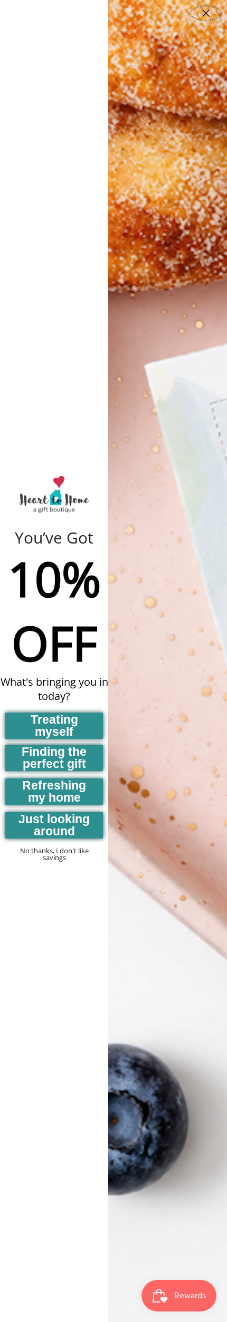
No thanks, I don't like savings (54, 853)
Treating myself (54, 725)
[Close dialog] (206, 13)
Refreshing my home (54, 791)
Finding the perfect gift (54, 758)
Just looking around (54, 825)
